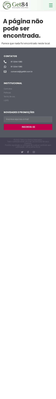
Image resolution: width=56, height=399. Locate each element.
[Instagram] (34, 152)
